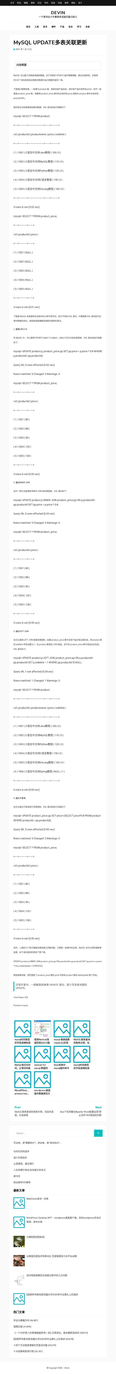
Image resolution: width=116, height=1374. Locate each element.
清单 (33, 3)
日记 (39, 3)
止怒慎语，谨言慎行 (23, 1163)
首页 (28, 27)
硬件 (54, 27)
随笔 (26, 3)
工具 (37, 27)
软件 (67, 3)
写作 (46, 3)
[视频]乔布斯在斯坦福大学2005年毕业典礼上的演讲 (39, 1339)
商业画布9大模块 (22, 1182)
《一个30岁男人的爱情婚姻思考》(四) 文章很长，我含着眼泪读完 (46, 1333)
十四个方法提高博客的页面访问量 (30, 1345)
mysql (25, 1005)
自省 (88, 27)
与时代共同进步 (21, 1151)
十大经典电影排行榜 (23, 1351)
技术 (45, 27)
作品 (60, 3)
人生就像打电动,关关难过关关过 (29, 1170)
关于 (80, 3)
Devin (58, 13)
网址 (73, 3)
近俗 (53, 3)
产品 (62, 27)
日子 (12, 3)
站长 (71, 27)
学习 (79, 27)
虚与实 (16, 1176)
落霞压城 (17, 1326)
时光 (19, 3)
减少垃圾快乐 (20, 1157)
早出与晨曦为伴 (21, 1320)
